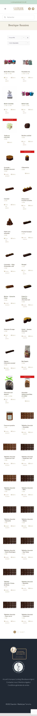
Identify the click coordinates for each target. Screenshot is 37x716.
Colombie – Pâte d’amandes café (9, 265)
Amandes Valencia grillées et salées (27, 394)
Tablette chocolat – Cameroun (27, 615)
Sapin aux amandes (7, 232)
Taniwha (28, 704)
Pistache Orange (9, 329)
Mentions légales (24, 682)
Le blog (18, 679)
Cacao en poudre (9, 425)
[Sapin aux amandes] (10, 222)
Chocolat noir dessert (8, 393)
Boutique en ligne (28, 679)
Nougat (24, 264)
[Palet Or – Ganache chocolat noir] (27, 287)
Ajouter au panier (7, 175)
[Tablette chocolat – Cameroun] (27, 605)
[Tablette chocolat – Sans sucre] (10, 605)
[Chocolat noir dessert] (10, 383)
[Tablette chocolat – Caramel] (10, 478)
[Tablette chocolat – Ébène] (27, 509)
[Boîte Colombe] (10, 94)
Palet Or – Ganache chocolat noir (26, 298)
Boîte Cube (25, 103)
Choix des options (7, 79)
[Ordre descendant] (28, 37)
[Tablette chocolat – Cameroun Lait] (10, 447)
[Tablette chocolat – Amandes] (27, 416)
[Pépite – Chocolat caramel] (10, 351)
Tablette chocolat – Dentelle (27, 582)
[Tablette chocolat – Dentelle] (27, 572)
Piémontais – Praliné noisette (27, 199)
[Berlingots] (27, 351)
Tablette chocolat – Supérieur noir (27, 457)
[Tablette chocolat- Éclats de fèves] (10, 572)
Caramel (6, 198)
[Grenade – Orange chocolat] (10, 158)
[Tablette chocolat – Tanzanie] (10, 509)
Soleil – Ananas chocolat (27, 330)
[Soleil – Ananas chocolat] (27, 319)
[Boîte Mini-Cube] (10, 62)
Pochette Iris (26, 71)
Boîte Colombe (8, 103)
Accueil (5, 679)
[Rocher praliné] (27, 126)
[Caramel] (10, 189)
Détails (13, 77)
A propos (12, 679)
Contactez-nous (11, 682)
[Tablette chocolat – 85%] (27, 478)
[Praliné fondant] (27, 222)
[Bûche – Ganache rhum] (10, 287)
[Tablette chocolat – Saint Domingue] (10, 541)
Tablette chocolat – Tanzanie (9, 520)
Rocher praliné (26, 135)
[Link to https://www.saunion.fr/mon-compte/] (29, 8)
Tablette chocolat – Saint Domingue (9, 551)
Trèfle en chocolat (7, 136)
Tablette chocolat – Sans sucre (9, 615)
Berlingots (25, 361)
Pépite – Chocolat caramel (9, 362)
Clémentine (25, 167)
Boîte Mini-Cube (9, 71)
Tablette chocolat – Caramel (9, 488)
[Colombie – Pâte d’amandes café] (10, 255)
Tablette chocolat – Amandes (27, 426)
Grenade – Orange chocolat (9, 168)
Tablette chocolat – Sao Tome (27, 551)
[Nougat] (27, 255)
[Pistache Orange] (10, 319)
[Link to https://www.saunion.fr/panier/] (33, 8)
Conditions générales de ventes (18, 685)
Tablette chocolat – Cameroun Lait (9, 457)
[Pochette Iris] (27, 62)
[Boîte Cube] (27, 94)
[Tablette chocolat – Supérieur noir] (27, 447)
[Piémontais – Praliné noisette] (27, 189)
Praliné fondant (27, 231)
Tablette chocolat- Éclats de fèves (9, 583)
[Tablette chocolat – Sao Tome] (27, 541)
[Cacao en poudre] (10, 416)
